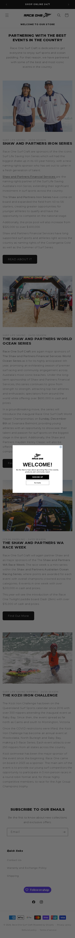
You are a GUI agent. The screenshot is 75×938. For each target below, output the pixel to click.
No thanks (37, 483)
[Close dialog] (60, 447)
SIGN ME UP (37, 477)
